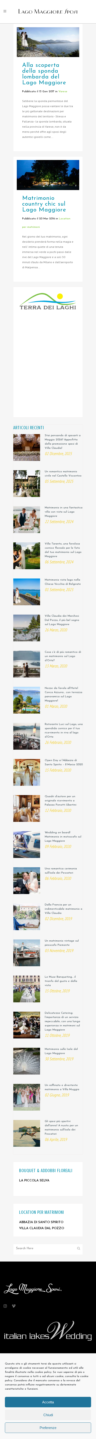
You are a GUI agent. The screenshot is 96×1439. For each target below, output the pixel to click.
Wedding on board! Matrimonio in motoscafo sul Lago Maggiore (63, 836)
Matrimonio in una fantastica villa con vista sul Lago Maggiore (63, 511)
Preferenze (48, 1428)
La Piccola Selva (34, 1180)
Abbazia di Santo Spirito (41, 1222)
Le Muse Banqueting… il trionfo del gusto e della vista (61, 981)
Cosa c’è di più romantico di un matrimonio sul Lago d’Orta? (63, 656)
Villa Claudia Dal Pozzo (41, 1228)
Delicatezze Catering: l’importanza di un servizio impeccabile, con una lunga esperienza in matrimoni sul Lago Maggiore (62, 1021)
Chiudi (48, 1415)
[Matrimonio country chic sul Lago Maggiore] (48, 175)
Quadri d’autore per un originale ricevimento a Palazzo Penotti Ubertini (60, 800)
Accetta (48, 1402)
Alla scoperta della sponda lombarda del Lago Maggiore (44, 74)
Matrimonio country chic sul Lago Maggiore (44, 204)
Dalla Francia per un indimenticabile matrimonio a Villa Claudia (63, 909)
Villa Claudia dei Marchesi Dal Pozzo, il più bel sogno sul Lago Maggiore (62, 620)
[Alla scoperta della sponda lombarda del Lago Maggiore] (48, 42)
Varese (62, 91)
